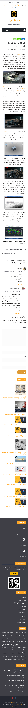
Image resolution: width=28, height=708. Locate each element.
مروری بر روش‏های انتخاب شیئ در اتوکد (15, 249)
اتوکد (4, 635)
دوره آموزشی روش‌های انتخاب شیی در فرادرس (14, 474)
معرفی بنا (24, 600)
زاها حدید (19, 647)
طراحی (18, 650)
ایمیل (25, 356)
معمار (13, 653)
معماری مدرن (21, 656)
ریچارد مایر (24, 647)
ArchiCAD (24, 632)
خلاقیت (3, 641)
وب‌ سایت (24, 364)
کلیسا (6, 659)
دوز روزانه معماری (21, 603)
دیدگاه (24, 327)
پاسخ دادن (19, 284)
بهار (25, 641)
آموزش (23, 39)
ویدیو (25, 617)
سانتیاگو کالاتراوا (5, 647)
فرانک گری (11, 649)
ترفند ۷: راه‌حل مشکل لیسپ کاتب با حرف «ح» (15, 425)
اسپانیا (25, 639)
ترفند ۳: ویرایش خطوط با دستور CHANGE (16, 507)
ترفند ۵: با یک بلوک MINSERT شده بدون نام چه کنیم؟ (14, 485)
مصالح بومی (4, 649)
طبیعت (24, 650)
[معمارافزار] (24, 30)
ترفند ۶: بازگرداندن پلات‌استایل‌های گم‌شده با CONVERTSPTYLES (15, 436)
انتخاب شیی (20, 639)
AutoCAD (18, 633)
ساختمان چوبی (12, 647)
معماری (23, 609)
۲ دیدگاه (7, 49)
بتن (11, 639)
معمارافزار (14, 20)
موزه (9, 656)
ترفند (14, 641)
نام (25, 349)
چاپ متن (22, 659)
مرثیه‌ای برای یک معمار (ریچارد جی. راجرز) (16, 464)
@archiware (23, 545)
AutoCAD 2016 (12, 632)
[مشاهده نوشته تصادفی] (3, 30)
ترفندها (23, 619)
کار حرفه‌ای (15, 659)
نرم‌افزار (15, 39)
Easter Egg (4, 632)
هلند (6, 656)
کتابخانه (10, 659)
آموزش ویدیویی (10, 635)
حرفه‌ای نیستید (22, 622)
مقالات (19, 39)
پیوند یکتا (6, 271)
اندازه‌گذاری (15, 639)
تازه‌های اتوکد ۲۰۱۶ (20, 641)
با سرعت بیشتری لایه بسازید (10, 253)
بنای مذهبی (5, 638)
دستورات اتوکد (23, 645)
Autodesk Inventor (9, 133)
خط (7, 641)
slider (23, 635)
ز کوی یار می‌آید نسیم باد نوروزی (17, 691)
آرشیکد (19, 635)
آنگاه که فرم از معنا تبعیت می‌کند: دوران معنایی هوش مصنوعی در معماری (14, 398)
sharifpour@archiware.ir (20, 534)
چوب (19, 659)
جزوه (10, 641)
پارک (25, 659)
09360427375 (23, 557)
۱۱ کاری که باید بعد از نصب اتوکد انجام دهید (15, 414)
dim (8, 632)
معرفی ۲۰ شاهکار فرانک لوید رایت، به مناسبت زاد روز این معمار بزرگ (14, 453)
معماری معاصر (13, 656)
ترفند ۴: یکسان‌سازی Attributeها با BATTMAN (14, 496)
